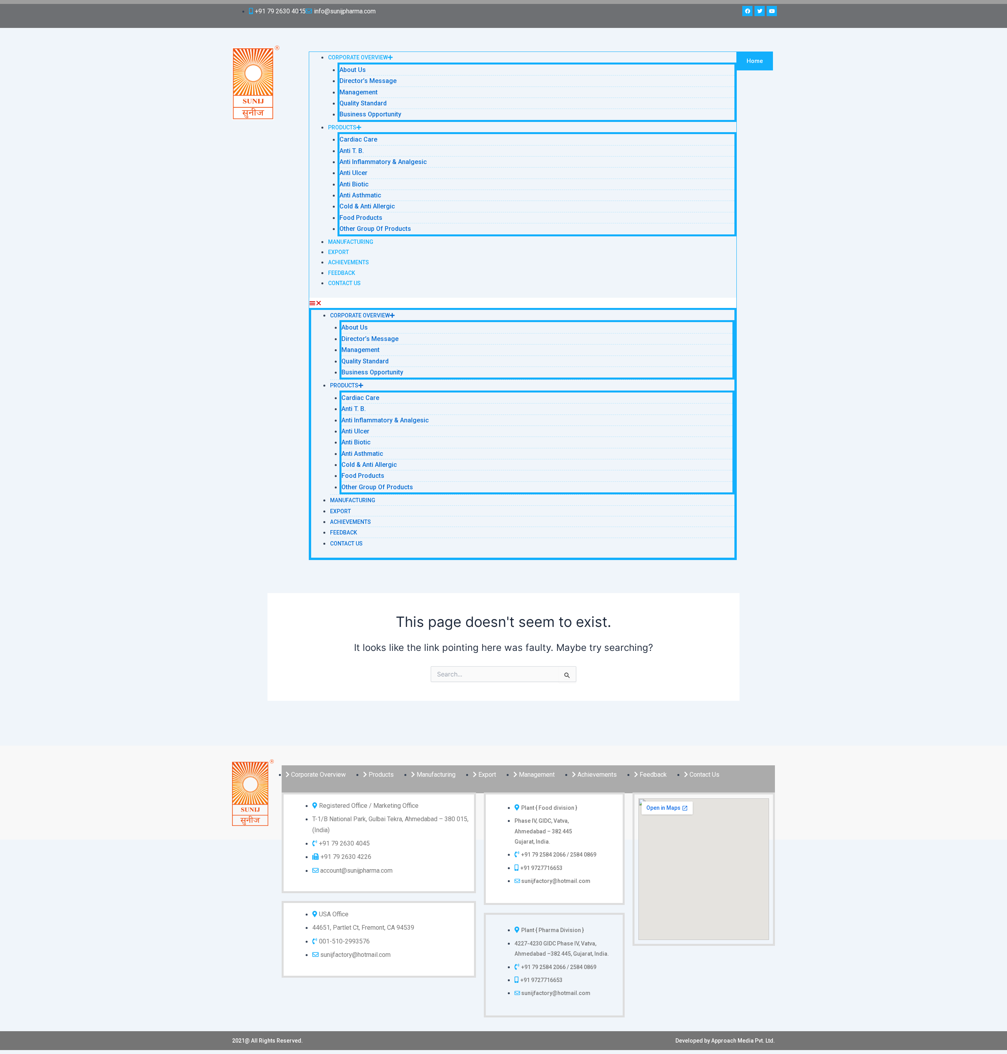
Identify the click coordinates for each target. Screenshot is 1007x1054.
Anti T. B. (351, 151)
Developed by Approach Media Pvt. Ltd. (725, 1040)
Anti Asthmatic (360, 195)
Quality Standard (363, 103)
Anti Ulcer (353, 173)
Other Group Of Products (375, 228)
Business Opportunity (370, 114)
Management (358, 92)
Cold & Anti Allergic (367, 206)
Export (338, 252)
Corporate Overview (358, 57)
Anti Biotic (354, 184)
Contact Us (344, 283)
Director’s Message (368, 81)
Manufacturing (350, 242)
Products (342, 127)
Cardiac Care (358, 139)
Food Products (360, 217)
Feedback (341, 273)
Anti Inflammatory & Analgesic (383, 162)
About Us (352, 70)
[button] (523, 303)
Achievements (348, 262)
